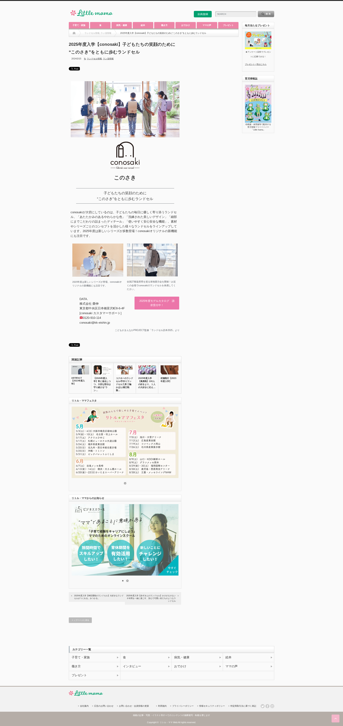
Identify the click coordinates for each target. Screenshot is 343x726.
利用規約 (162, 706)
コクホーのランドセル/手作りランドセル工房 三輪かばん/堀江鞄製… (124, 384)
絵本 (143, 25)
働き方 (164, 25)
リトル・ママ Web (169, 722)
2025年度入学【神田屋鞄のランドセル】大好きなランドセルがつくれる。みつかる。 (99, 597)
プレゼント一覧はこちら (256, 64)
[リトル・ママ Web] (91, 17)
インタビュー (132, 666)
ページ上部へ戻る (335, 718)
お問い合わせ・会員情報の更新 (134, 706)
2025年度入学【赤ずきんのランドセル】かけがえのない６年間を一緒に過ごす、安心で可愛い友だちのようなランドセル (151, 598)
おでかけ (185, 25)
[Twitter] (263, 706)
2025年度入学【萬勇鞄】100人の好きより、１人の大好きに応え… (146, 383)
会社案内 (84, 706)
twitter (267, 6)
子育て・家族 (79, 25)
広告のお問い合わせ (103, 706)
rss (263, 6)
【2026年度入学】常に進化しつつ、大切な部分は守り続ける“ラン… (102, 384)
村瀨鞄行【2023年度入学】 (168, 380)
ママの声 (207, 25)
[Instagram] (272, 706)
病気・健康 (121, 25)
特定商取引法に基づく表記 (243, 706)
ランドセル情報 (94, 59)
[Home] (74, 33)
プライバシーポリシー (183, 706)
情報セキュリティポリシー (212, 706)
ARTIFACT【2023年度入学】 (78, 381)
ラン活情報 (108, 59)
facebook (272, 6)
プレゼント (228, 25)
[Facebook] (267, 706)
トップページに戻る (80, 620)
